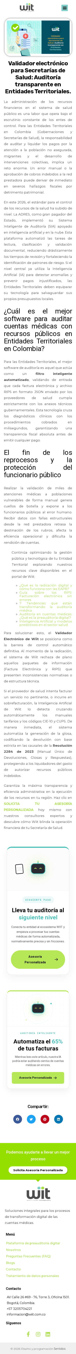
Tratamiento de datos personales (32, 1276)
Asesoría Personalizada (35, 959)
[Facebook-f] (28, 1334)
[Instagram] (38, 1334)
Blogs (10, 1263)
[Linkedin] (47, 1334)
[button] (64, 8)
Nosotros (13, 1250)
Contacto (13, 1269)
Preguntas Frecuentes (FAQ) (28, 1256)
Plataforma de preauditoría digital (33, 1243)
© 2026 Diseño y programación (38, 1348)
